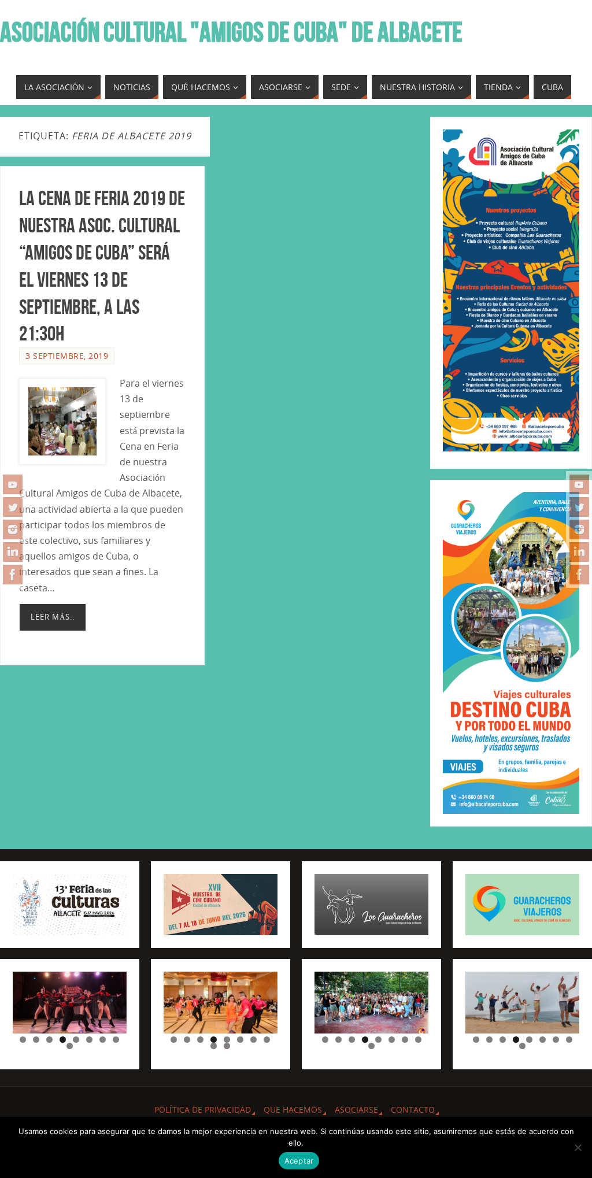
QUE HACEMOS (293, 1109)
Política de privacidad (202, 1109)
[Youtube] (13, 484)
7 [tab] (102, 1039)
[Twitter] (13, 507)
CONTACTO (413, 1109)
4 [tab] (63, 1039)
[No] (577, 1147)
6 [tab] (89, 1039)
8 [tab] (116, 1039)
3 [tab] (49, 1039)
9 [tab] (69, 1046)
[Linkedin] (13, 552)
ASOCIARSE (356, 1109)
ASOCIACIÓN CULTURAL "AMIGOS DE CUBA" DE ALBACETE (231, 32)
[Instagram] (13, 529)
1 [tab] (23, 1039)
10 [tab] (227, 1046)
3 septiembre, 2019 (66, 355)
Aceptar (299, 1160)
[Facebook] (13, 574)
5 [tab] (76, 1039)
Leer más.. (53, 617)
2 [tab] (36, 1039)
